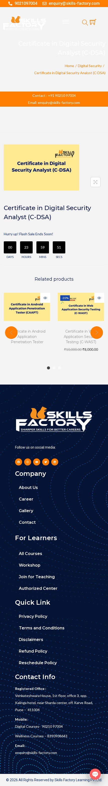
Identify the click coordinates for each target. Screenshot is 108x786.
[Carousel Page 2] (54, 367)
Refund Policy (33, 651)
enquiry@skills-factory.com (36, 752)
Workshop (29, 565)
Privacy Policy (33, 616)
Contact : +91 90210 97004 (54, 95)
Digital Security (90, 66)
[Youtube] (36, 461)
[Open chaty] (95, 774)
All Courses (30, 553)
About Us (28, 487)
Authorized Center (38, 588)
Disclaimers (31, 639)
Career (26, 499)
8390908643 (57, 736)
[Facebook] (18, 461)
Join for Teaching (37, 576)
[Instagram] (27, 461)
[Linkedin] (54, 461)
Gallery (26, 510)
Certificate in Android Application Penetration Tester (27, 336)
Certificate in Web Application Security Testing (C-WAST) (81, 336)
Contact (27, 522)
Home (69, 66)
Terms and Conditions (42, 628)
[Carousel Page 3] (59, 367)
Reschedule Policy (38, 662)
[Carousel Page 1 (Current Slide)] (48, 367)
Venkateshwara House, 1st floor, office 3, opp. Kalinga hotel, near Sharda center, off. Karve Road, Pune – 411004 (54, 702)
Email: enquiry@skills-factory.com (54, 102)
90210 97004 (52, 726)
